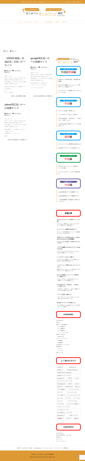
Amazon (60, 367)
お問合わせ (69, 1)
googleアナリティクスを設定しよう (69, 148)
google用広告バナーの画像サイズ (68, 196)
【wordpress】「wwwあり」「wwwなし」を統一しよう (69, 119)
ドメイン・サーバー (62, 332)
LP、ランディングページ (64, 381)
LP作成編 (60, 340)
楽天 (69, 418)
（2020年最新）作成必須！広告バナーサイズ (15, 62)
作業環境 (59, 346)
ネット (59, 401)
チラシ (59, 398)
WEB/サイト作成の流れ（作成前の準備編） (69, 80)
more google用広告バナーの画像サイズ (43, 95)
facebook (72, 367)
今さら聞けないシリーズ (62, 344)
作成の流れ (61, 415)
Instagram (60, 378)
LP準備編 (60, 342)
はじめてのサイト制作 (31, 1)
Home (6, 51)
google (60, 370)
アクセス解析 (61, 389)
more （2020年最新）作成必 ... (19, 95)
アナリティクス (74, 389)
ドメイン (76, 398)
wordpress (60, 336)
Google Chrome (72, 370)
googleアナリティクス (64, 375)
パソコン (60, 350)
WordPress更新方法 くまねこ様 (63, 435)
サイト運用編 (61, 330)
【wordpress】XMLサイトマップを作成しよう (69, 124)
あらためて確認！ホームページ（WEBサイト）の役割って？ (69, 86)
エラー (59, 392)
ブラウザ (60, 404)
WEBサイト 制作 (60, 334)
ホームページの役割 (73, 404)
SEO (58, 322)
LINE (70, 378)
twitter (59, 386)
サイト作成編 (61, 326)
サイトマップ (62, 1)
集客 (76, 418)
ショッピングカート (73, 395)
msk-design (59, 320)
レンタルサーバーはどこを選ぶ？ (68, 114)
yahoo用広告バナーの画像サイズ (68, 192)
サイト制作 (61, 395)
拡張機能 (60, 418)
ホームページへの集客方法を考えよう (69, 144)
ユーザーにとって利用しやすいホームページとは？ (69, 91)
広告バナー (8, 70)
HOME (23, 1)
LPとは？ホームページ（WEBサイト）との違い (68, 167)
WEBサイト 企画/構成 (61, 324)
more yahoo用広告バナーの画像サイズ (17, 139)
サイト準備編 (61, 328)
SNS (77, 384)
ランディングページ (61, 338)
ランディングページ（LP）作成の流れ (69, 172)
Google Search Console (64, 372)
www (77, 386)
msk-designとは (41, 1)
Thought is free (51, 457)
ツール (59, 348)
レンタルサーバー (62, 409)
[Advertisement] (42, 36)
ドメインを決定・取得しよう (67, 110)
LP (77, 378)
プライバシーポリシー (52, 1)
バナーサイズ (17, 70)
